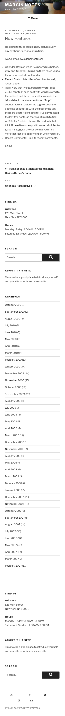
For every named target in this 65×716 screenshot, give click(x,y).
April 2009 (11, 428)
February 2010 (13, 359)
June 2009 (11, 414)
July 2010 (10, 325)
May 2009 (11, 421)
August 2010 (12, 318)
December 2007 (14, 497)
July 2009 (10, 407)
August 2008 (12, 455)
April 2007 (11, 551)
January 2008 (12, 490)
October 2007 (13, 510)
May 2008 (11, 462)
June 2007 (11, 538)
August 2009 (12, 400)
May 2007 (11, 545)
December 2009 (14, 373)
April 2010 (11, 346)
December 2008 (14, 442)
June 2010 (11, 332)
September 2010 (15, 311)
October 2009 (13, 387)
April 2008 (11, 469)
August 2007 (12, 524)
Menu (34, 18)
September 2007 (15, 517)
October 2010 (13, 304)
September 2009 (15, 394)
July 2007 (10, 531)
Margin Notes (22, 5)
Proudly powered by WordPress (22, 707)
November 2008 (14, 449)
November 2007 (14, 503)
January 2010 (12, 366)
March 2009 (12, 435)
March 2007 (12, 558)
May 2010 (11, 339)
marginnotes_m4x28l (20, 33)
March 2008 (12, 476)
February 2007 (13, 565)
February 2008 (13, 483)
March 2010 (12, 352)
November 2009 (14, 380)
